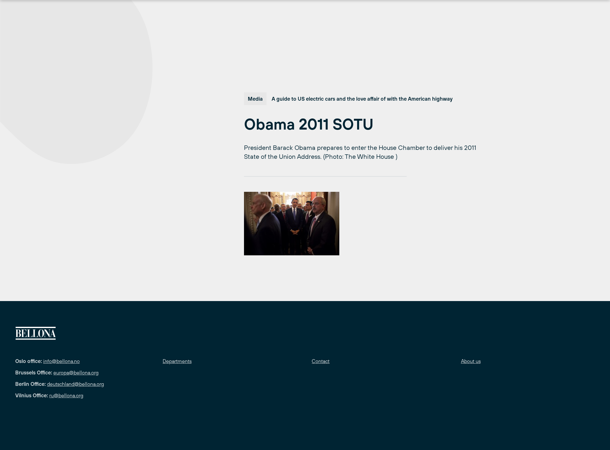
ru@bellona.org (66, 395)
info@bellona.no (61, 361)
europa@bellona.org (75, 372)
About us (471, 361)
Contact (320, 361)
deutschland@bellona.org (75, 384)
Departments (177, 361)
